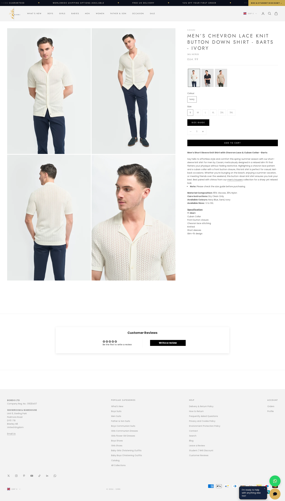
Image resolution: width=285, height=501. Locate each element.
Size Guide (198, 122)
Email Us (11, 433)
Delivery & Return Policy (201, 406)
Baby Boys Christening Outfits (126, 455)
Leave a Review (197, 445)
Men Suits (116, 416)
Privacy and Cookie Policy (202, 421)
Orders (270, 406)
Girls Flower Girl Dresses (123, 435)
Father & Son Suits (120, 421)
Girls (62, 13)
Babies (75, 13)
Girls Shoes (116, 445)
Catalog (115, 460)
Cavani (191, 30)
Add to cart (232, 142)
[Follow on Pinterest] (24, 475)
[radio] (193, 78)
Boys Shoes (117, 440)
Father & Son (118, 13)
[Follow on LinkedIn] (47, 475)
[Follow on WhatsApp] (54, 475)
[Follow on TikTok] (39, 475)
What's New (34, 13)
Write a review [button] (168, 343)
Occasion (138, 13)
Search (192, 435)
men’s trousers (235, 179)
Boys (50, 13)
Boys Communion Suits (123, 425)
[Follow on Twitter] (8, 475)
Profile (270, 411)
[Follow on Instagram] (16, 475)
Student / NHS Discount (201, 450)
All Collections (118, 465)
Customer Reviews (198, 455)
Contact (193, 430)
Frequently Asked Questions (203, 416)
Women (100, 13)
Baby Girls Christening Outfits (126, 450)
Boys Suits (116, 411)
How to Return (196, 411)
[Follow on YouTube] (31, 475)
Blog (191, 440)
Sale (152, 13)
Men (87, 13)
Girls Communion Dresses (124, 430)
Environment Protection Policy (204, 425)
